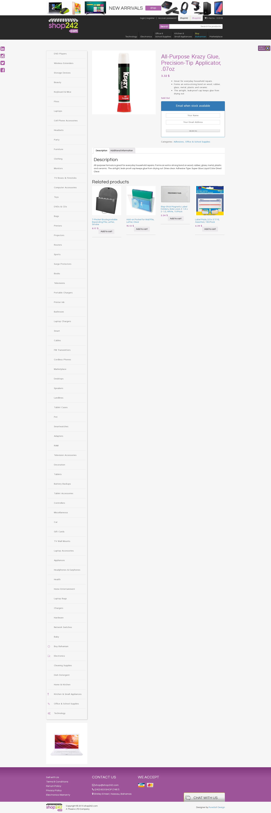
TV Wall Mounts (62, 541)
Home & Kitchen (62, 684)
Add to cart (106, 231)
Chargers (58, 608)
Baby (56, 636)
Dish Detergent (62, 675)
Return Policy (53, 786)
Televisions (59, 283)
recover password (167, 18)
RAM (56, 445)
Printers (58, 225)
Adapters (58, 436)
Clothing (58, 158)
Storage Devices (62, 72)
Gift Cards (59, 531)
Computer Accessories (65, 187)
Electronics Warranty (58, 795)
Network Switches (63, 627)
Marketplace (216, 37)
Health (57, 579)
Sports (57, 254)
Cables (57, 340)
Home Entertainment (64, 589)
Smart (57, 331)
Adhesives (179, 141)
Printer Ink (59, 302)
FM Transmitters (62, 350)
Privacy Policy (54, 790)
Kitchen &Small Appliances (183, 35)
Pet (56, 417)
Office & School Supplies (66, 703)
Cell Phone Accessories (66, 120)
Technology (131, 37)
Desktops (59, 378)
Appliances (59, 560)
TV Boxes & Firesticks (65, 178)
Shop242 (196, 18)
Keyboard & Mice (62, 92)
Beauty (57, 82)
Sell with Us (52, 777)
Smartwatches (61, 426)
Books (57, 273)
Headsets (59, 130)
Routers (58, 245)
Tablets (58, 474)
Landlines (58, 397)
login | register (147, 18)
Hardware (59, 617)
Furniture (58, 149)
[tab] (101, 150)
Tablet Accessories (63, 493)
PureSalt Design (217, 807)
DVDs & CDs (60, 206)
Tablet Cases (61, 407)
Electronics (146, 37)
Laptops (58, 111)
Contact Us (104, 777)
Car (56, 522)
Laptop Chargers (62, 321)
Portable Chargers (63, 292)
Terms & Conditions (57, 781)
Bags (56, 216)
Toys (56, 197)
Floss (56, 101)
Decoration (59, 464)
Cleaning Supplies (63, 665)
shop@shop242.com (107, 785)
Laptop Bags (60, 598)
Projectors (59, 235)
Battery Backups (62, 483)
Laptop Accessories (64, 550)
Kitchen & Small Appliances (68, 694)
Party (56, 139)
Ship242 (184, 18)
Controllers (59, 503)
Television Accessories (65, 455)
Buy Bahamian (61, 646)
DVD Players (60, 53)
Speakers (58, 388)
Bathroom (59, 311)
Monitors (58, 168)
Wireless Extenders (63, 63)
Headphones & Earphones (67, 570)
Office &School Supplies (163, 35)
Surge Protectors (62, 264)
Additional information (121, 150)
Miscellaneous (61, 512)
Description (101, 150)
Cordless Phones (62, 359)
